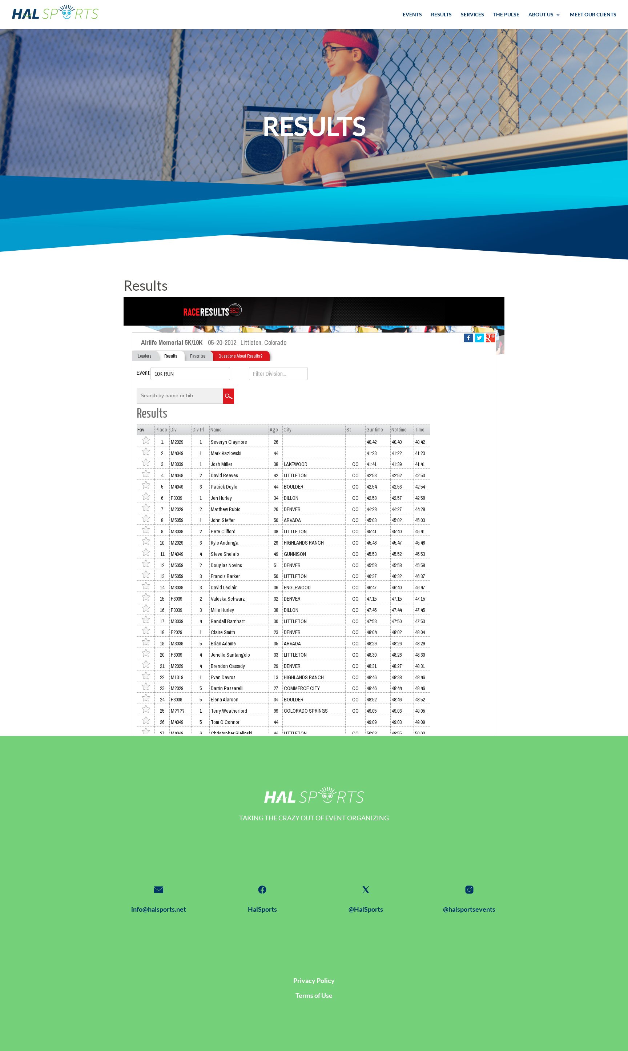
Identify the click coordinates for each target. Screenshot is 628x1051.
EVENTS (412, 14)
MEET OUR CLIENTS (593, 14)
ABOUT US (540, 14)
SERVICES (472, 14)
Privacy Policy (314, 980)
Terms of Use (314, 995)
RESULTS (441, 14)
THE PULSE (506, 14)
